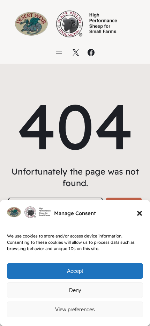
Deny (75, 290)
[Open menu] (59, 52)
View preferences (75, 309)
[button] (139, 213)
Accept (75, 271)
